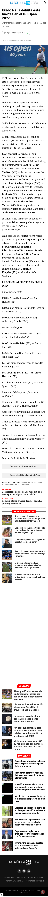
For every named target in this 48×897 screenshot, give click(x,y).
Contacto (21, 878)
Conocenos (9, 878)
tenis (18, 485)
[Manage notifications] (43, 892)
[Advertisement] (24, 611)
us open (26, 485)
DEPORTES (26, 483)
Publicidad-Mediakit (36, 878)
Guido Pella (37, 483)
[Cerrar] (1, 895)
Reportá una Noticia (14, 881)
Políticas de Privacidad (35, 881)
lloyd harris (8, 485)
